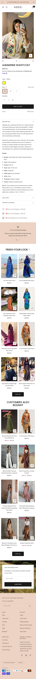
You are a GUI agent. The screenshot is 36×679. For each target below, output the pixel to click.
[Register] (29, 605)
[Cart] (33, 7)
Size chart (31, 87)
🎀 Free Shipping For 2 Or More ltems (16, 218)
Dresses (4, 621)
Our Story (5, 640)
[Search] (6, 7)
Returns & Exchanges (26, 625)
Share (4, 111)
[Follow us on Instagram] (26, 655)
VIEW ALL (18, 394)
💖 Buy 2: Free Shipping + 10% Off (15, 209)
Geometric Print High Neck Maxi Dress (9, 349)
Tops (3, 628)
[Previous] (3, 61)
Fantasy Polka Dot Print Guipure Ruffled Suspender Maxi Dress (9, 508)
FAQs (21, 615)
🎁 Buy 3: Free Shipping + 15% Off (15, 213)
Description (6, 121)
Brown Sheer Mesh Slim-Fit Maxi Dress (27, 384)
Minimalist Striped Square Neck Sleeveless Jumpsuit (26, 507)
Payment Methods (25, 628)
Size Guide (23, 631)
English (20, 662)
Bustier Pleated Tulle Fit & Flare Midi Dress (9, 437)
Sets (3, 625)
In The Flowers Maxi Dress (26, 348)
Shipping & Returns (8, 202)
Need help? (30, 111)
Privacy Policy (6, 650)
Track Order (23, 618)
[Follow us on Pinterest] (30, 655)
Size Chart (5, 197)
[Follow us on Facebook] (22, 655)
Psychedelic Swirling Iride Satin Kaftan (26, 314)
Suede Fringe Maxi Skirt (27, 543)
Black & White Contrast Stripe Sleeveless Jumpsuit (9, 472)
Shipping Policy (24, 621)
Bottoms (4, 631)
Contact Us (5, 643)
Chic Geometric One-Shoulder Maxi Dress (9, 314)
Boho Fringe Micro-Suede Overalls (26, 472)
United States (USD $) (8, 662)
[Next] (33, 61)
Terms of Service (7, 646)
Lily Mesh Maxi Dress (9, 280)
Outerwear (5, 618)
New (3, 615)
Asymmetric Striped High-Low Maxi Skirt (9, 384)
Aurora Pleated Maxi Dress (26, 280)
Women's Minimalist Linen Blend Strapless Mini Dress (9, 544)
